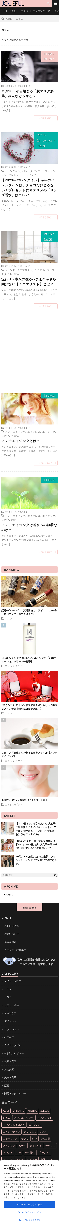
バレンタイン (12, 171)
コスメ (24, 11)
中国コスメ (47, 1159)
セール (22, 1145)
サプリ (24, 1138)
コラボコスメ (10, 1138)
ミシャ (20, 1159)
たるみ (6, 1117)
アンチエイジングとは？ (20, 441)
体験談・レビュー (14, 1053)
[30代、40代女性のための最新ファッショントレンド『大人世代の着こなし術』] (7, 861)
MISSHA (32, 1110)
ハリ (18, 1152)
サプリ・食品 (11, 1005)
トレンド (10, 270)
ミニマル (40, 270)
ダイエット (10, 1021)
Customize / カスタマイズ (29, 1212)
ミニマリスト (25, 270)
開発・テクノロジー (15, 1093)
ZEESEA (44, 1110)
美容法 (15, 435)
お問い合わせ (11, 933)
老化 (13, 519)
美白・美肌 (10, 1077)
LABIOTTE (18, 1110)
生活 (16, 274)
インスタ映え (44, 1117)
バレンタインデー (32, 171)
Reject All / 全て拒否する (29, 1220)
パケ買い (30, 1152)
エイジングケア (41, 11)
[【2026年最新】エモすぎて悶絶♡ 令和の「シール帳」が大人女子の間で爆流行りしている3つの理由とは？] (7, 845)
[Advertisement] (29, 351)
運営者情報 (10, 941)
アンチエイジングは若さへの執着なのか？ (29, 527)
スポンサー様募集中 (15, 949)
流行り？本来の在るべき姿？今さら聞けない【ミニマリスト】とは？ (28, 281)
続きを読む (46, 117)
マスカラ (8, 1159)
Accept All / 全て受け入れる (29, 1204)
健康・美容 (10, 1061)
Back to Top (29, 907)
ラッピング (29, 174)
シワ (34, 1138)
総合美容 (9, 1069)
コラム (51, 59)
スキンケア (10, 1013)
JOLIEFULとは (9, 11)
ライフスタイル (12, 1045)
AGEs (6, 1110)
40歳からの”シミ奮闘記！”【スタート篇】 (24, 799)
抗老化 (5, 435)
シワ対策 (45, 1138)
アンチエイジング (15, 431)
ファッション (47, 140)
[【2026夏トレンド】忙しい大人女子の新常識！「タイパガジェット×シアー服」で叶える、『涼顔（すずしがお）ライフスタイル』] (7, 828)
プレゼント (15, 174)
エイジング (48, 431)
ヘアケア (9, 1037)
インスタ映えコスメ (14, 1124)
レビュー (32, 1159)
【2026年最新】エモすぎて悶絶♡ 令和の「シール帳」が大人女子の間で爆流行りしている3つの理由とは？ (36, 844)
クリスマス (30, 1131)
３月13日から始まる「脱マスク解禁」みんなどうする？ (27, 93)
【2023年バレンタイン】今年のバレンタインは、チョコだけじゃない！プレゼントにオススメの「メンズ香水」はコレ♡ (29, 187)
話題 (42, 145)
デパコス (50, 1145)
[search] (55, 875)
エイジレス (33, 431)
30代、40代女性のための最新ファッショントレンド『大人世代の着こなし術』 (36, 860)
